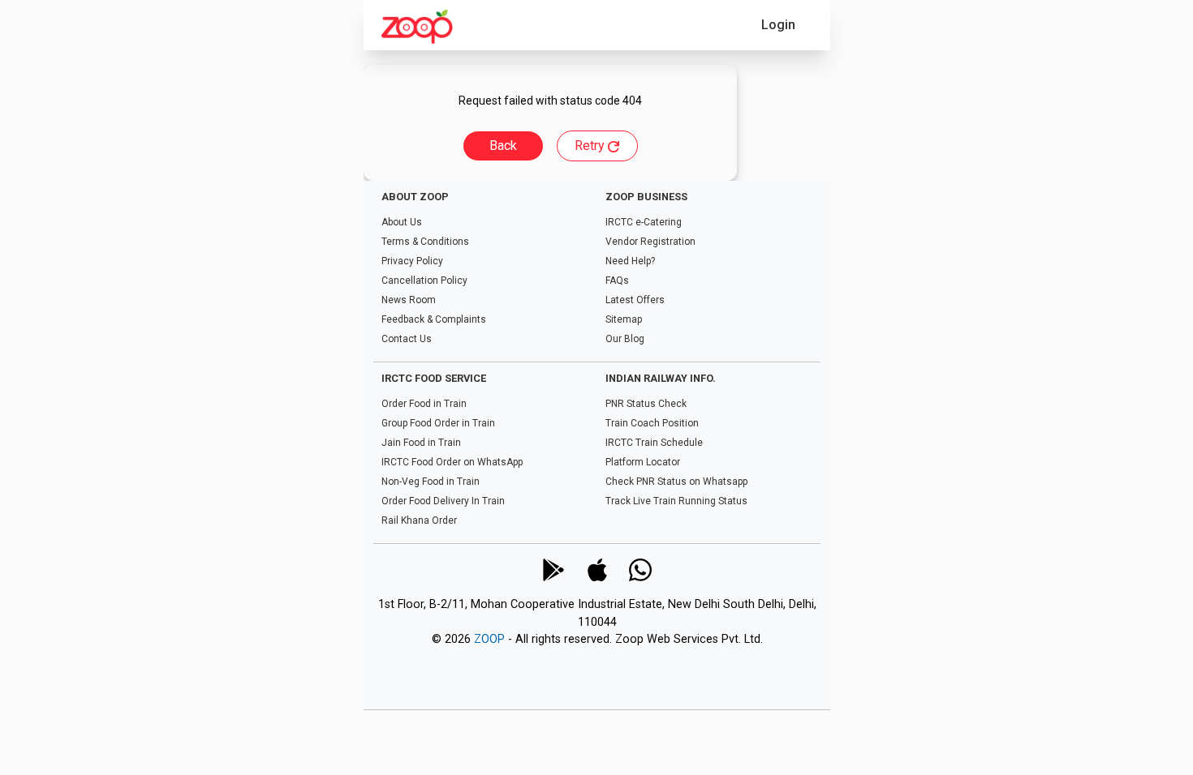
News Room (408, 300)
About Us (401, 222)
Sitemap (623, 319)
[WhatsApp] (640, 570)
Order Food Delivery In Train (443, 501)
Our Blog (624, 339)
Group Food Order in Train (438, 423)
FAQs (616, 280)
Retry (591, 145)
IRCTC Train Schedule (653, 442)
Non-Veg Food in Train (430, 481)
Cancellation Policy (424, 280)
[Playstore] (552, 570)
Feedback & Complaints (433, 319)
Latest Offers (634, 300)
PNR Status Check (645, 403)
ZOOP (488, 640)
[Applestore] (596, 570)
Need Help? (629, 261)
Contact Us (406, 339)
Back (503, 145)
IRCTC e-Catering (643, 222)
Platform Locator (642, 462)
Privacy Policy (412, 261)
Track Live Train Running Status (676, 501)
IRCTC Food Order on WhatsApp (452, 462)
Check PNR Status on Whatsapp (676, 481)
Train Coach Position (651, 423)
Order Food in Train (424, 403)
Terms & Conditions (425, 241)
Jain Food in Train (421, 442)
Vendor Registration (650, 241)
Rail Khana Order (419, 520)
